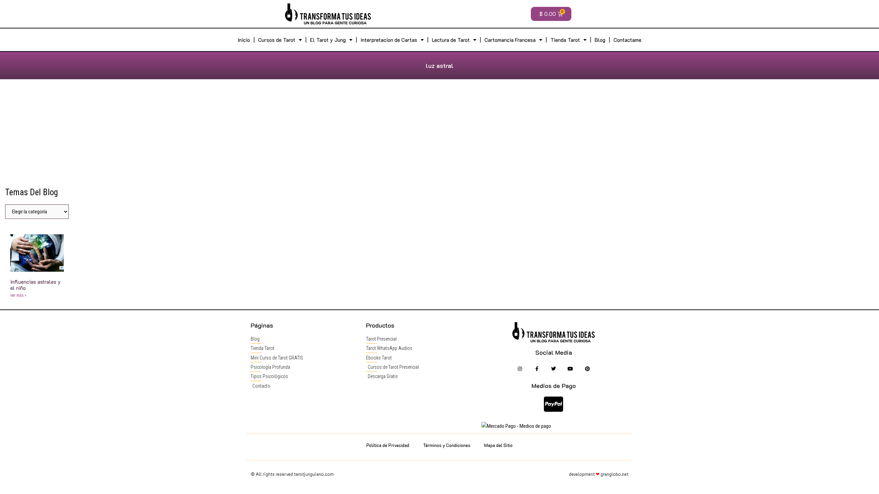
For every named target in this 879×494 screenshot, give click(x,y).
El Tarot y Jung (328, 39)
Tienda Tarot (565, 39)
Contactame (627, 39)
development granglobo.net (598, 474)
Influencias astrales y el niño (35, 284)
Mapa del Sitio (498, 445)
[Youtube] (570, 369)
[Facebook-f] (536, 369)
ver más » (18, 295)
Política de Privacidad (387, 445)
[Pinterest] (587, 369)
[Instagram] (519, 369)
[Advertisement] (439, 136)
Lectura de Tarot (451, 39)
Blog (600, 39)
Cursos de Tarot (276, 39)
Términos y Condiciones (446, 445)
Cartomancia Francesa (510, 39)
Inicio (244, 39)
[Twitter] (553, 369)
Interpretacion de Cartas (389, 39)
